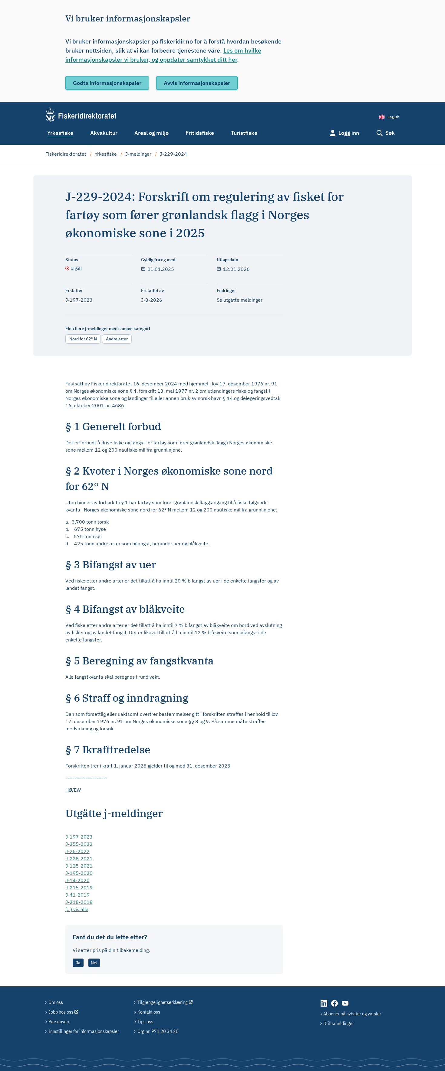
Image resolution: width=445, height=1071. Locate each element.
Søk (390, 132)
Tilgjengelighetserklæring (162, 1002)
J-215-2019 (79, 887)
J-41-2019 (77, 895)
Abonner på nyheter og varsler (352, 1014)
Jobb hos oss (60, 1012)
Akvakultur (103, 132)
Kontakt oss (148, 1012)
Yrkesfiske (60, 132)
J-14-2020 (77, 880)
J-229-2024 (173, 154)
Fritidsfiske (200, 132)
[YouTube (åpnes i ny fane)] (345, 1006)
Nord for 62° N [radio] (83, 339)
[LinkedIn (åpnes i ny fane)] (324, 1006)
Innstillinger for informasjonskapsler (83, 1031)
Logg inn (348, 132)
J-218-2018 (79, 902)
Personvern (59, 1021)
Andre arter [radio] (117, 339)
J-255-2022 (79, 844)
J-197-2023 (79, 300)
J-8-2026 (151, 300)
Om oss (55, 1002)
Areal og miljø (151, 132)
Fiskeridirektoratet (65, 154)
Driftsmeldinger (338, 1023)
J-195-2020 (79, 873)
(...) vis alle (76, 909)
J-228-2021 (79, 858)
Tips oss (145, 1021)
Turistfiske (244, 132)
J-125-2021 (79, 866)
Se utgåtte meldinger (239, 300)
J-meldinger (138, 154)
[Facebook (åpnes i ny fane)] (335, 1006)
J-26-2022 (77, 851)
